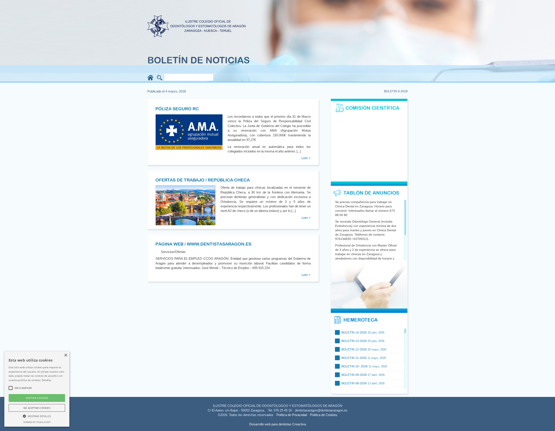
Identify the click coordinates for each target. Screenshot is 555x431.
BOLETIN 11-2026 (363, 358)
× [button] (65, 355)
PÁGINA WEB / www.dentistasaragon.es (203, 243)
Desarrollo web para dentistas (270, 424)
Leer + (306, 158)
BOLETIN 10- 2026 (364, 366)
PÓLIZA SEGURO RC (177, 108)
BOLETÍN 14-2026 (362, 332)
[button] (37, 416)
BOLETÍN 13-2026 (362, 341)
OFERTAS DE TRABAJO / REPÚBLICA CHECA (202, 179)
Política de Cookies (323, 415)
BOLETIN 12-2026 (363, 349)
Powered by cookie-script (37, 422)
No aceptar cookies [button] (36, 408)
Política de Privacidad (291, 415)
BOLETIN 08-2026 (363, 383)
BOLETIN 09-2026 (363, 375)
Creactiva (299, 424)
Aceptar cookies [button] (37, 398)
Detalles (46, 380)
